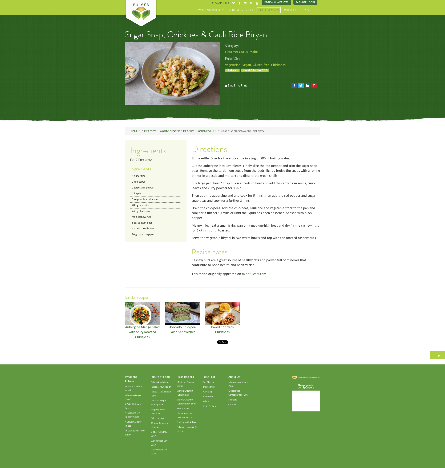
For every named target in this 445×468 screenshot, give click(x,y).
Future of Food (241, 10)
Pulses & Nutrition (159, 382)
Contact (232, 404)
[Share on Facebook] (294, 85)
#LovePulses (220, 3)
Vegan (246, 65)
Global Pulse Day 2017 (255, 70)
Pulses (141, 13)
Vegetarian (233, 65)
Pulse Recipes (268, 10)
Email (231, 85)
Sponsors (232, 400)
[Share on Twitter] (301, 85)
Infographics (209, 387)
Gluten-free (261, 65)
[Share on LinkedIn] (307, 85)
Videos (206, 401)
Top (437, 355)
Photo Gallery (209, 406)
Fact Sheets (208, 382)
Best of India (183, 408)
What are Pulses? (211, 10)
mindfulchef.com (254, 274)
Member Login (305, 2)
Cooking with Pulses (186, 422)
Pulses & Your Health (161, 387)
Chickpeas (278, 65)
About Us (311, 10)
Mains (253, 52)
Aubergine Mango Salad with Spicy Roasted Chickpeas (142, 332)
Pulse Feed (208, 396)
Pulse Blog (207, 392)
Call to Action (157, 418)
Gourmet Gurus (236, 52)
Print (244, 85)
